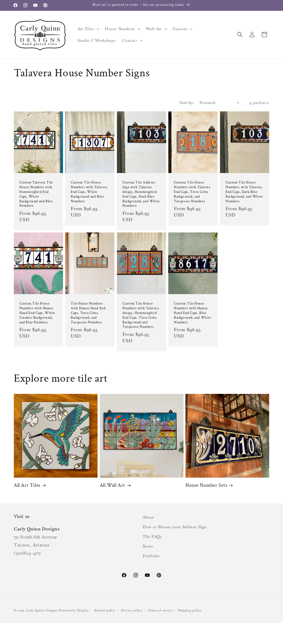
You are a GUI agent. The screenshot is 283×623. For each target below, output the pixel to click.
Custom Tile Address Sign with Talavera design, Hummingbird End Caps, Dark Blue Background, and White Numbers (141, 194)
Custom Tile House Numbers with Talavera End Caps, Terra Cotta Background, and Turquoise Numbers (192, 191)
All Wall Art (112, 485)
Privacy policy (132, 610)
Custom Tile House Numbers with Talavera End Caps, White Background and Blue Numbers (89, 191)
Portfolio (151, 555)
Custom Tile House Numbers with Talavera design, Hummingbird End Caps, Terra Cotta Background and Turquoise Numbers (140, 315)
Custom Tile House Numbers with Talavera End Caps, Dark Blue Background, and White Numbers (244, 191)
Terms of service (160, 610)
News (148, 546)
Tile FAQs (152, 536)
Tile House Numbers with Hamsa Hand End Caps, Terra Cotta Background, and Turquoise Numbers (88, 313)
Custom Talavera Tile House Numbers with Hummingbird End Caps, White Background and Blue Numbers (36, 194)
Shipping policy (190, 610)
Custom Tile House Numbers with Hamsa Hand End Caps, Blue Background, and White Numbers (192, 313)
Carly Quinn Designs (42, 610)
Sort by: (187, 102)
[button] (87, 29)
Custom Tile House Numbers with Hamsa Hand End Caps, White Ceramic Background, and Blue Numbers (37, 313)
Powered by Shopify (74, 610)
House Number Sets (206, 485)
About (148, 517)
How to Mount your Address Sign (174, 526)
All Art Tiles (27, 485)
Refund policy (105, 610)
